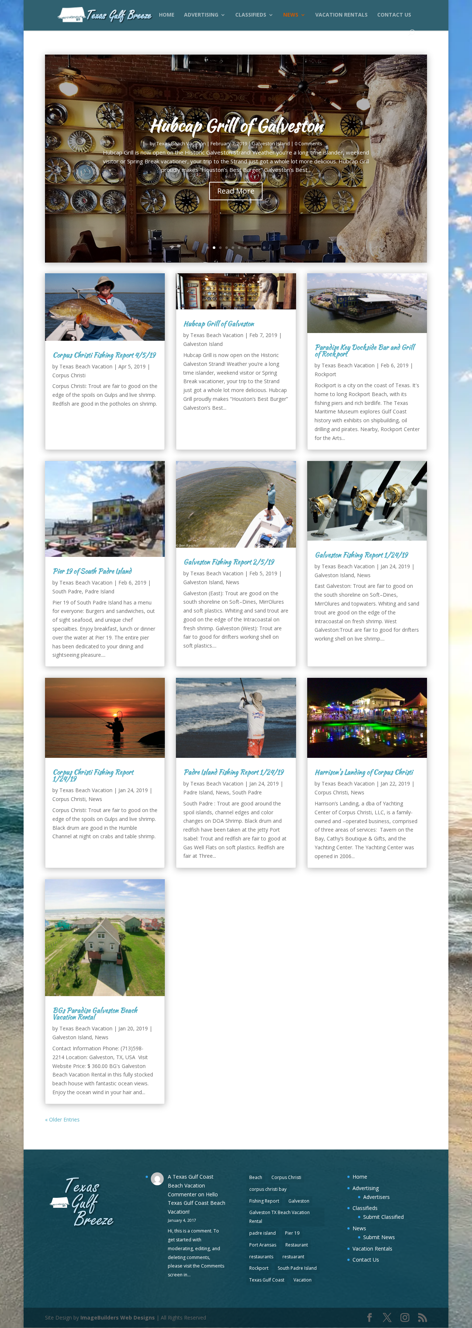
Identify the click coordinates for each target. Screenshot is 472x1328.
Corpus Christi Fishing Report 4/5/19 (103, 355)
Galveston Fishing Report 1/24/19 (361, 555)
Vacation (303, 1280)
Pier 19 (292, 1233)
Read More (235, 191)
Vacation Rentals (341, 15)
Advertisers (376, 1196)
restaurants (261, 1257)
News (290, 15)
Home (166, 15)
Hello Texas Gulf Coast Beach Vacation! (196, 1203)
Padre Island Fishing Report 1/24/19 (233, 772)
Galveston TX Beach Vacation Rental (279, 1216)
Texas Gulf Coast (266, 1280)
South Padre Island (297, 1268)
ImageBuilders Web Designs (117, 1317)
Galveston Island (271, 143)
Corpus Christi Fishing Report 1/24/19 (92, 775)
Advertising (201, 15)
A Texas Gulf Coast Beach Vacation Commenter (191, 1185)
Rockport (325, 374)
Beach (255, 1177)
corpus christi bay (268, 1189)
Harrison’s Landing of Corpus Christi (364, 772)
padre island (262, 1233)
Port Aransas (262, 1245)
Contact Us (394, 15)
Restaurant (296, 1245)
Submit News (379, 1237)
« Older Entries (62, 1119)
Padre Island (99, 591)
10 (264, 247)
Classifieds (250, 15)
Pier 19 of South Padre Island (91, 571)
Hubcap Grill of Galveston (236, 125)
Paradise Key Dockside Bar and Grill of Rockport (364, 350)
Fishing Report (264, 1201)
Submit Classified (383, 1216)
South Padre (67, 591)
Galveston (298, 1201)
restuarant (293, 1257)
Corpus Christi (69, 375)
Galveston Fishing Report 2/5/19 (228, 562)
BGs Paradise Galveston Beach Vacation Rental (94, 1013)
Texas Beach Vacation (181, 143)
